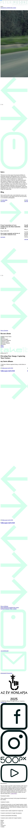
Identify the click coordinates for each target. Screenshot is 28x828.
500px (11, 608)
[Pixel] (14, 763)
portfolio (8, 7)
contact (14, 7)
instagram (7, 608)
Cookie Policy (13, 793)
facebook (3, 608)
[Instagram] (14, 756)
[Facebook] (14, 729)
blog (11, 7)
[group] (14, 522)
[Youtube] (14, 782)
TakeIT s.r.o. (3, 702)
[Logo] (14, 5)
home (2, 607)
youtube (15, 608)
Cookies (2, 826)
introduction (3, 7)
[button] (14, 90)
